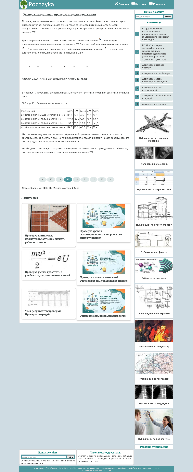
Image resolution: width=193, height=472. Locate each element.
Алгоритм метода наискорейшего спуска (154, 80)
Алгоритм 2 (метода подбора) (153, 66)
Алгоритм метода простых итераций (156, 97)
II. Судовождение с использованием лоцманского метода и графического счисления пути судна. (155, 34)
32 (93, 179)
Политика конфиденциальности (147, 468)
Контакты (159, 4)
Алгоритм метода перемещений (151, 88)
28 (59, 179)
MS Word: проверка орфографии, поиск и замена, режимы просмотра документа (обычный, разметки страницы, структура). (154, 52)
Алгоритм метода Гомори (156, 73)
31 (85, 179)
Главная (124, 4)
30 (76, 179)
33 (102, 179)
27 (51, 179)
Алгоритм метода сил (154, 104)
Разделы (141, 4)
